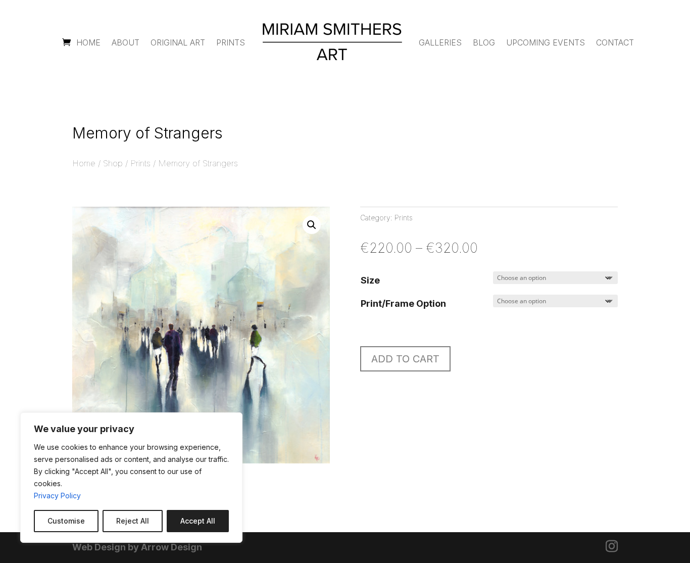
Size (370, 280)
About (125, 42)
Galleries (440, 42)
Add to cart (405, 359)
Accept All (197, 521)
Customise (66, 521)
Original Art (178, 42)
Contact (615, 42)
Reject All (132, 521)
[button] (312, 225)
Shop (113, 163)
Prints (230, 42)
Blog (484, 42)
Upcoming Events (545, 42)
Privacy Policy (57, 495)
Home (88, 42)
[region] (131, 477)
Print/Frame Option (403, 303)
